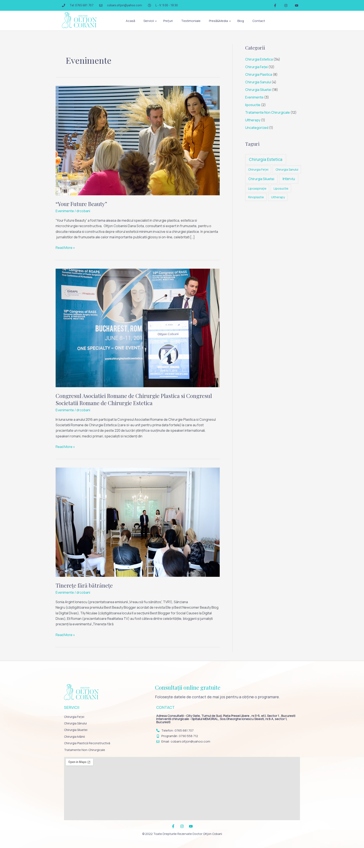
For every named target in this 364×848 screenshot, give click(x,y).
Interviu (288, 178)
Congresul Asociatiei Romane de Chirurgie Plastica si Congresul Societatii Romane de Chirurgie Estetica (134, 399)
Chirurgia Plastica (258, 74)
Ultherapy (252, 120)
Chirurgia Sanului (258, 82)
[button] (149, 20)
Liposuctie (281, 188)
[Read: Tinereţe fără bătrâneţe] (138, 522)
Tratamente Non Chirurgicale (267, 112)
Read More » (65, 247)
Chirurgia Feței (256, 67)
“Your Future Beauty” (81, 204)
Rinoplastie (256, 197)
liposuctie (252, 104)
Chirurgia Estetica (259, 59)
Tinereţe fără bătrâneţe (84, 585)
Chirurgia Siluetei (258, 89)
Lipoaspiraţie (257, 188)
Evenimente (65, 211)
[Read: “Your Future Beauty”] (138, 140)
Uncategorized (256, 127)
